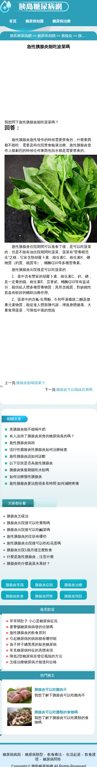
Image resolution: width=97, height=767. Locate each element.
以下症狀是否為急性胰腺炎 (31, 463)
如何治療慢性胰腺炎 (25, 477)
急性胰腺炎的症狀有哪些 (26, 536)
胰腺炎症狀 (44, 585)
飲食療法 (54, 754)
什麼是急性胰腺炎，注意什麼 (30, 557)
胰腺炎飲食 (15, 596)
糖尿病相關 (46, 36)
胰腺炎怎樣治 (17, 516)
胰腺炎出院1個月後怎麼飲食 (29, 550)
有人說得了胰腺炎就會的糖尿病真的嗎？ (41, 436)
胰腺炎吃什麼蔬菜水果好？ (28, 563)
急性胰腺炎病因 (22, 443)
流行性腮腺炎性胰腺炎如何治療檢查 (38, 449)
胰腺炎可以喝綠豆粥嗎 (74, 390)
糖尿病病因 (12, 754)
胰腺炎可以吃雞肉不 (51, 689)
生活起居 (73, 754)
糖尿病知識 (34, 21)
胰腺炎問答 (87, 36)
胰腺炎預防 (73, 596)
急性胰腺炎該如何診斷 (27, 456)
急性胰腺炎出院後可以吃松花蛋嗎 (34, 543)
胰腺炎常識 (15, 585)
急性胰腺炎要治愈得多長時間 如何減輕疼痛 (44, 483)
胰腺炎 (66, 36)
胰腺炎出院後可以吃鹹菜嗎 (28, 530)
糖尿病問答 (52, 759)
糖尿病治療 (62, 21)
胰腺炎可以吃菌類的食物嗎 (56, 712)
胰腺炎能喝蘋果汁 (30, 383)
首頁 (12, 21)
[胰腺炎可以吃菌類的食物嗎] (20, 716)
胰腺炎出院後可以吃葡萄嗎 (28, 523)
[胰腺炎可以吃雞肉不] (20, 694)
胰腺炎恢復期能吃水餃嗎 (29, 470)
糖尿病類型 (34, 754)
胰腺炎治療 (73, 585)
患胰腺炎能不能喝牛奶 (27, 429)
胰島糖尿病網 (21, 36)
